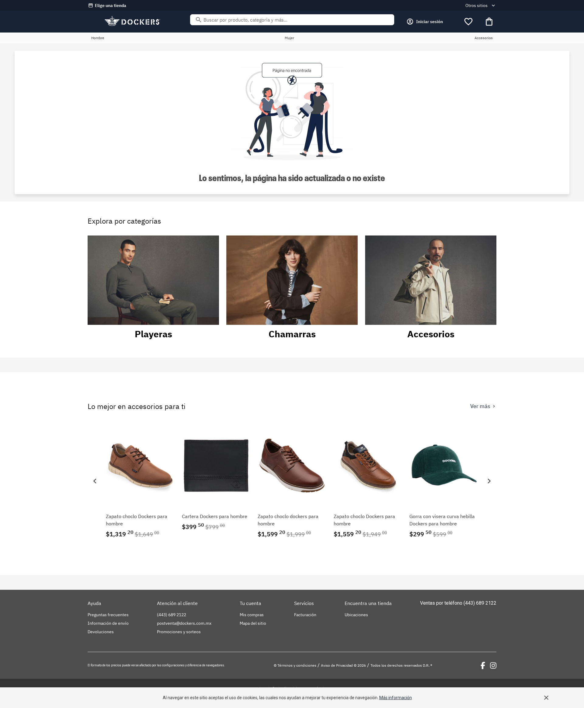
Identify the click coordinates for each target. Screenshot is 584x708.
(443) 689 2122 (480, 603)
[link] (140, 481)
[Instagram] (493, 665)
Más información (395, 697)
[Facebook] (483, 665)
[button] (95, 481)
